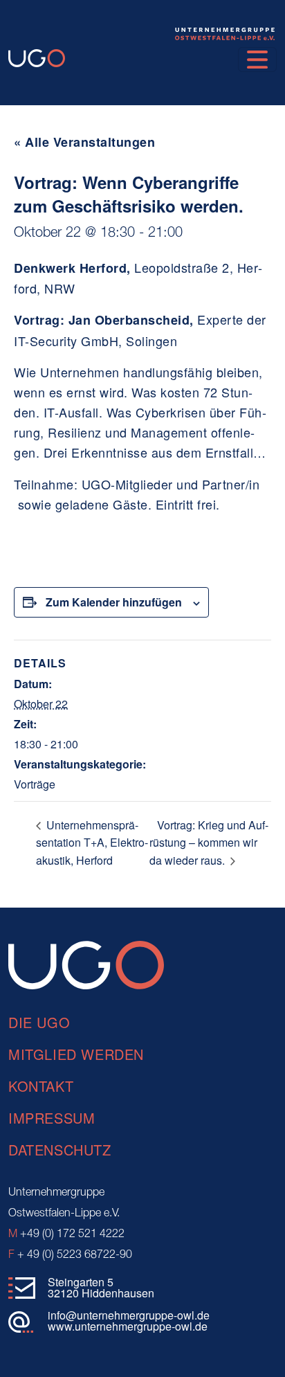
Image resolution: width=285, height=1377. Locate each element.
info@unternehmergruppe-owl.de (129, 1315)
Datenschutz (59, 1150)
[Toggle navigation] (257, 59)
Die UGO (39, 1022)
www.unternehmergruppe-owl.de (128, 1326)
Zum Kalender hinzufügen (114, 602)
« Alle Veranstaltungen (84, 142)
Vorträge (34, 784)
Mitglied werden (76, 1054)
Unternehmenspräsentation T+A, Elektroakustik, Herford (92, 843)
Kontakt (40, 1086)
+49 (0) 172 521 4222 (66, 1234)
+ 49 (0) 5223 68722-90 (70, 1255)
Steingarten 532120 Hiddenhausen (101, 1287)
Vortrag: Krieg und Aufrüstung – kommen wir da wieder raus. (208, 843)
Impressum (51, 1118)
